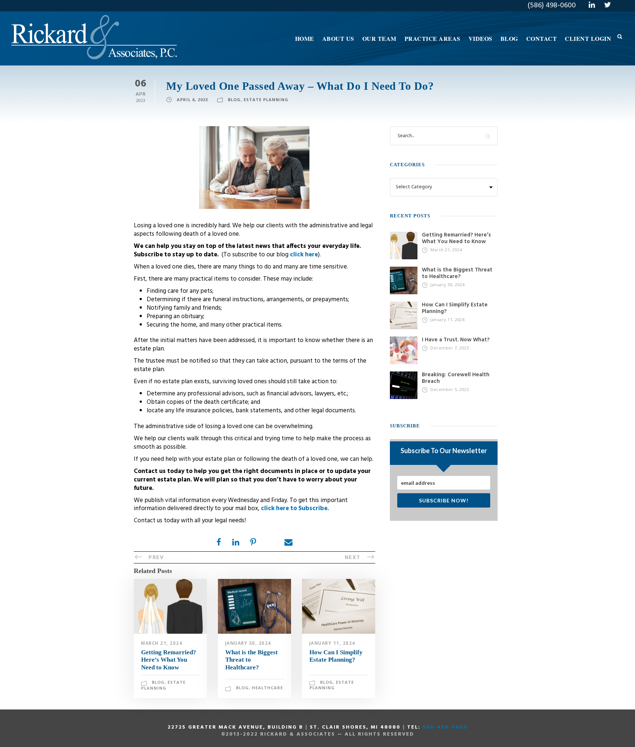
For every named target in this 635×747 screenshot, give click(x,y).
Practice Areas (432, 38)
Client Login (588, 38)
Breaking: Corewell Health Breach (455, 378)
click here (304, 255)
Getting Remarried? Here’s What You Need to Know (168, 660)
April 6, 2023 (192, 99)
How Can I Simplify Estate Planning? (336, 656)
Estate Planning (266, 99)
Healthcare (267, 687)
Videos (480, 38)
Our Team (379, 38)
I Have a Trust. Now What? (455, 339)
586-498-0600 (445, 727)
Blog (509, 38)
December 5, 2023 (449, 389)
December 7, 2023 (449, 348)
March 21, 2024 (161, 643)
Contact (541, 38)
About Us (338, 38)
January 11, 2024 (332, 643)
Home (304, 38)
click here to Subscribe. (295, 508)
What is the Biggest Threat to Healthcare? (457, 273)
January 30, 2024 (248, 643)
